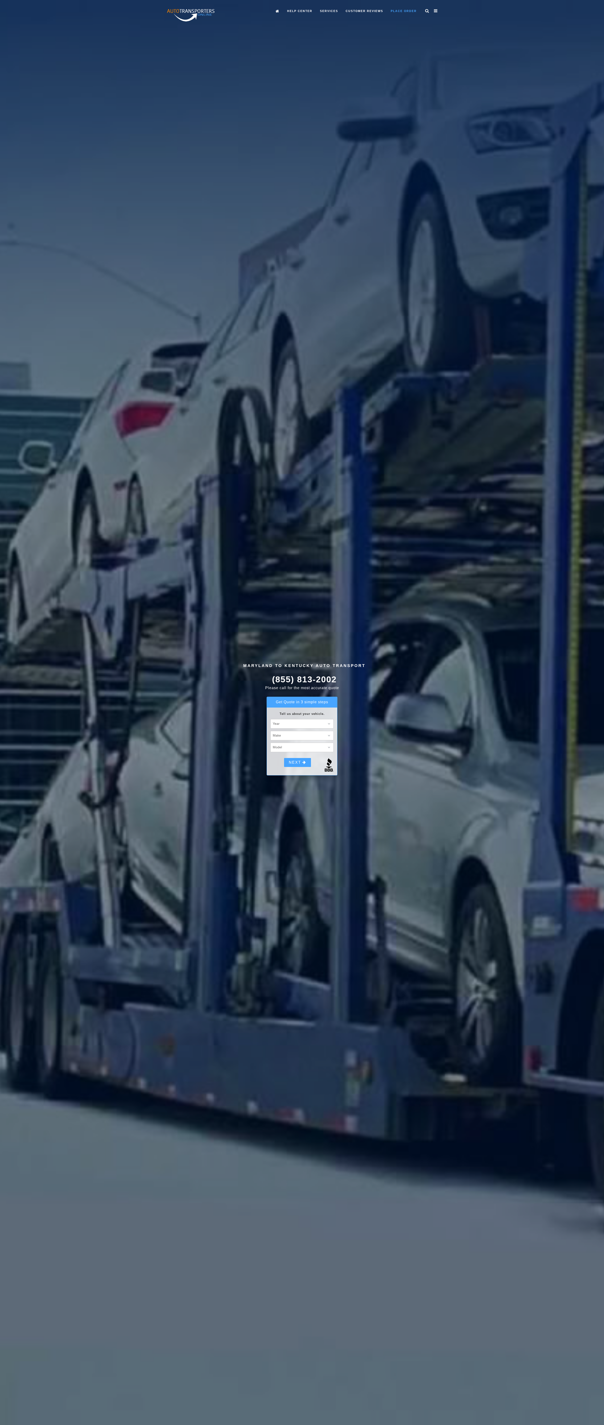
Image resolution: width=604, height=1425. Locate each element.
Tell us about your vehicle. (302, 714)
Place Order (404, 11)
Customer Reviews (364, 11)
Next (295, 762)
